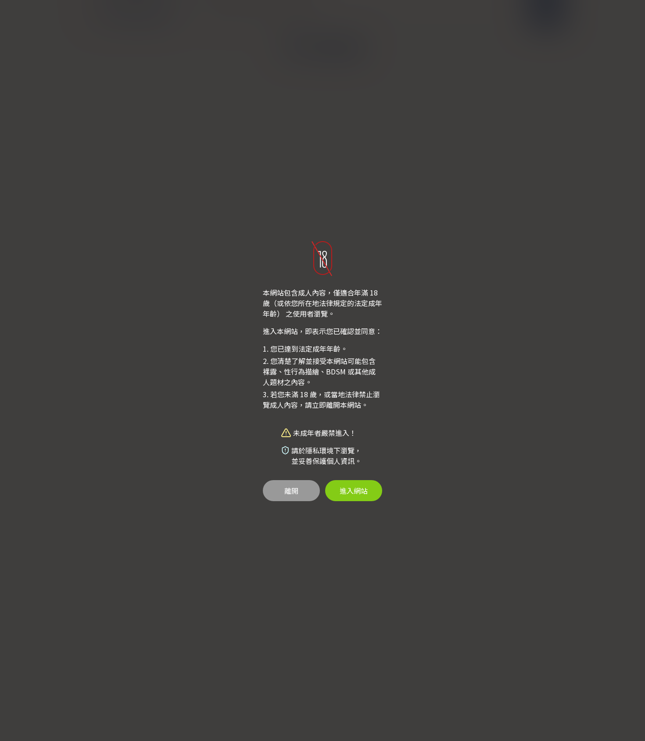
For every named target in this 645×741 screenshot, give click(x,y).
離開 (291, 490)
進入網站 (354, 490)
